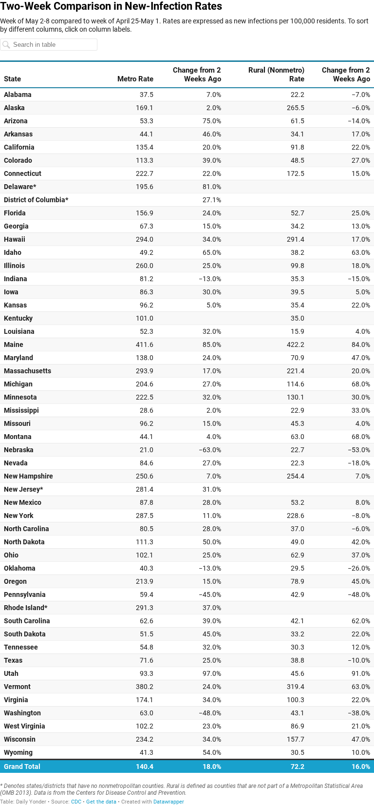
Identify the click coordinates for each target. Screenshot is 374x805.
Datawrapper (168, 802)
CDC (76, 802)
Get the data (101, 802)
